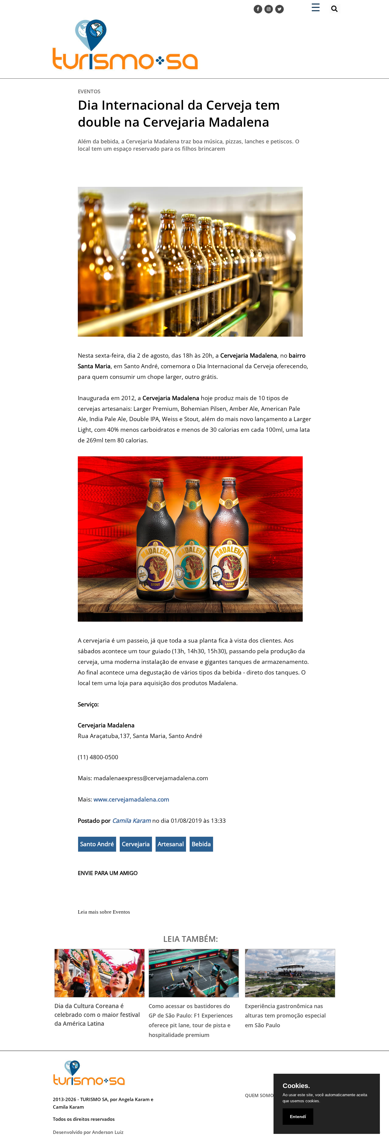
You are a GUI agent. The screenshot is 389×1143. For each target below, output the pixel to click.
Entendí (298, 1116)
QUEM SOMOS (260, 1095)
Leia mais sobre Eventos (104, 912)
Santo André (97, 844)
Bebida (201, 844)
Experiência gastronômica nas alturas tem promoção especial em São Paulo (285, 1015)
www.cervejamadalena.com (131, 799)
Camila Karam (131, 820)
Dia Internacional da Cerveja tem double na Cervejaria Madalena (179, 113)
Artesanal (171, 844)
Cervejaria (136, 844)
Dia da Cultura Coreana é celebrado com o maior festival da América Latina (97, 1015)
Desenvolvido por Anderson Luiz (88, 1132)
